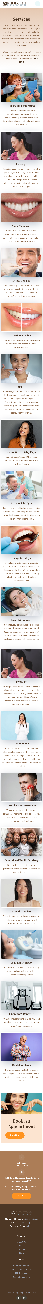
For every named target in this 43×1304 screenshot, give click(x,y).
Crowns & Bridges (21, 503)
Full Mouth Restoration (21, 105)
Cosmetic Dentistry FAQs (21, 452)
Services (21, 1245)
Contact (21, 1249)
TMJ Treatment (21, 1273)
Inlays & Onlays (21, 558)
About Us (21, 1242)
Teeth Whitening (21, 335)
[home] (14, 4)
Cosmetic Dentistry (21, 911)
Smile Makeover (21, 225)
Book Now (14, 1135)
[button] (37, 3)
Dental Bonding (21, 280)
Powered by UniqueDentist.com (21, 1292)
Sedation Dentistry (21, 962)
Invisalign (21, 164)
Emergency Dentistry (21, 1013)
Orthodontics (21, 743)
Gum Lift (21, 386)
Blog (21, 1253)
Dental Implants (21, 1065)
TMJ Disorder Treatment (21, 805)
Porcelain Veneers (21, 619)
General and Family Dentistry (21, 860)
